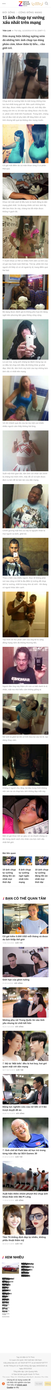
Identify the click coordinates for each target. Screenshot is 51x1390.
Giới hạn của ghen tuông (16, 980)
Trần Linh (7, 31)
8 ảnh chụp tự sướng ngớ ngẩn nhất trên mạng (25, 876)
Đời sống (9, 12)
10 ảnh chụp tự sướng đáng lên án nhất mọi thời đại (9, 876)
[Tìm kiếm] (46, 3)
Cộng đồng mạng (30, 12)
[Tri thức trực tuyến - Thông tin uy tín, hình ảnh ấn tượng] (31, 3)
